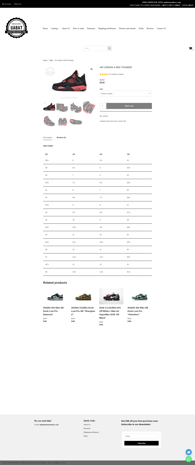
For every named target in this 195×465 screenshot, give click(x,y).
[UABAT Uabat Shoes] (16, 27)
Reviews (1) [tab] (61, 137)
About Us (66, 28)
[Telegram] (189, 452)
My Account (6, 4)
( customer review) (116, 74)
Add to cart (129, 106)
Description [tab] (47, 137)
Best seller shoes (112, 121)
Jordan (120, 121)
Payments (91, 28)
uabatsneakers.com (172, 2)
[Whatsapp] (189, 459)
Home (45, 28)
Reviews (150, 28)
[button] (58, 28)
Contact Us (161, 28)
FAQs (141, 28)
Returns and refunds (127, 28)
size (101, 89)
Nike (51, 60)
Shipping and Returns (107, 28)
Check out (17, 4)
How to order (78, 28)
